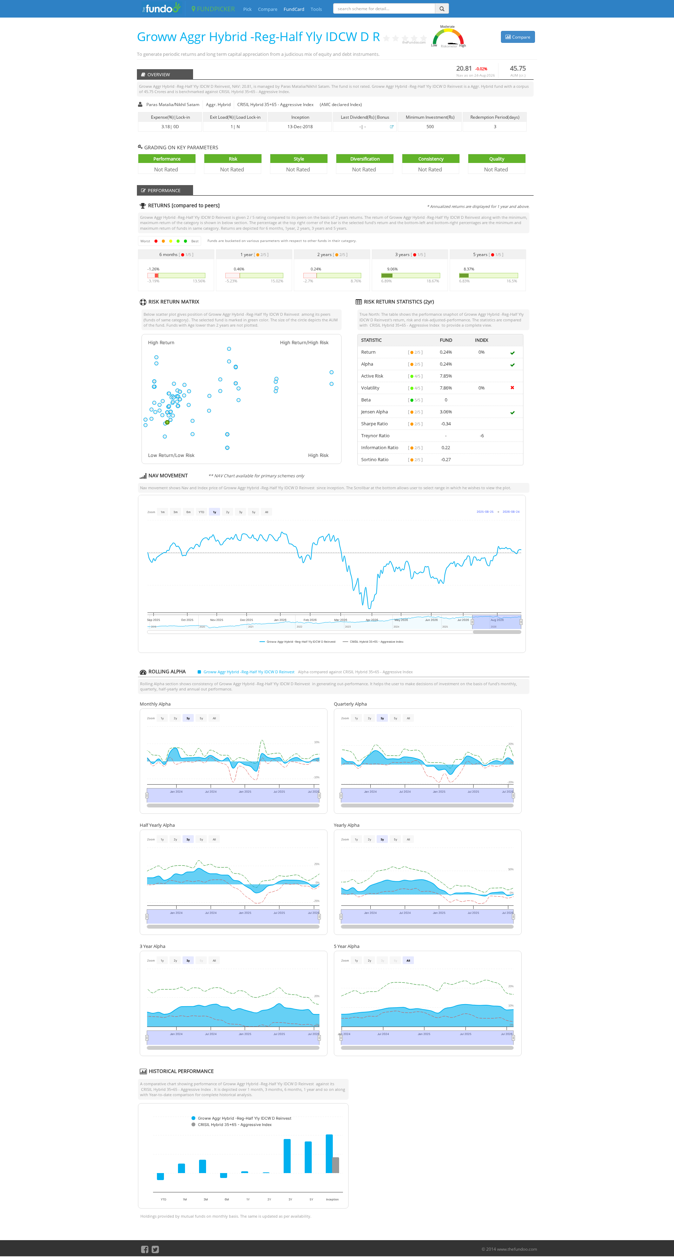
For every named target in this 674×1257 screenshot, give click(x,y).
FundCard (294, 9)
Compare (267, 9)
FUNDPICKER (215, 9)
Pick (247, 9)
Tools (316, 9)
